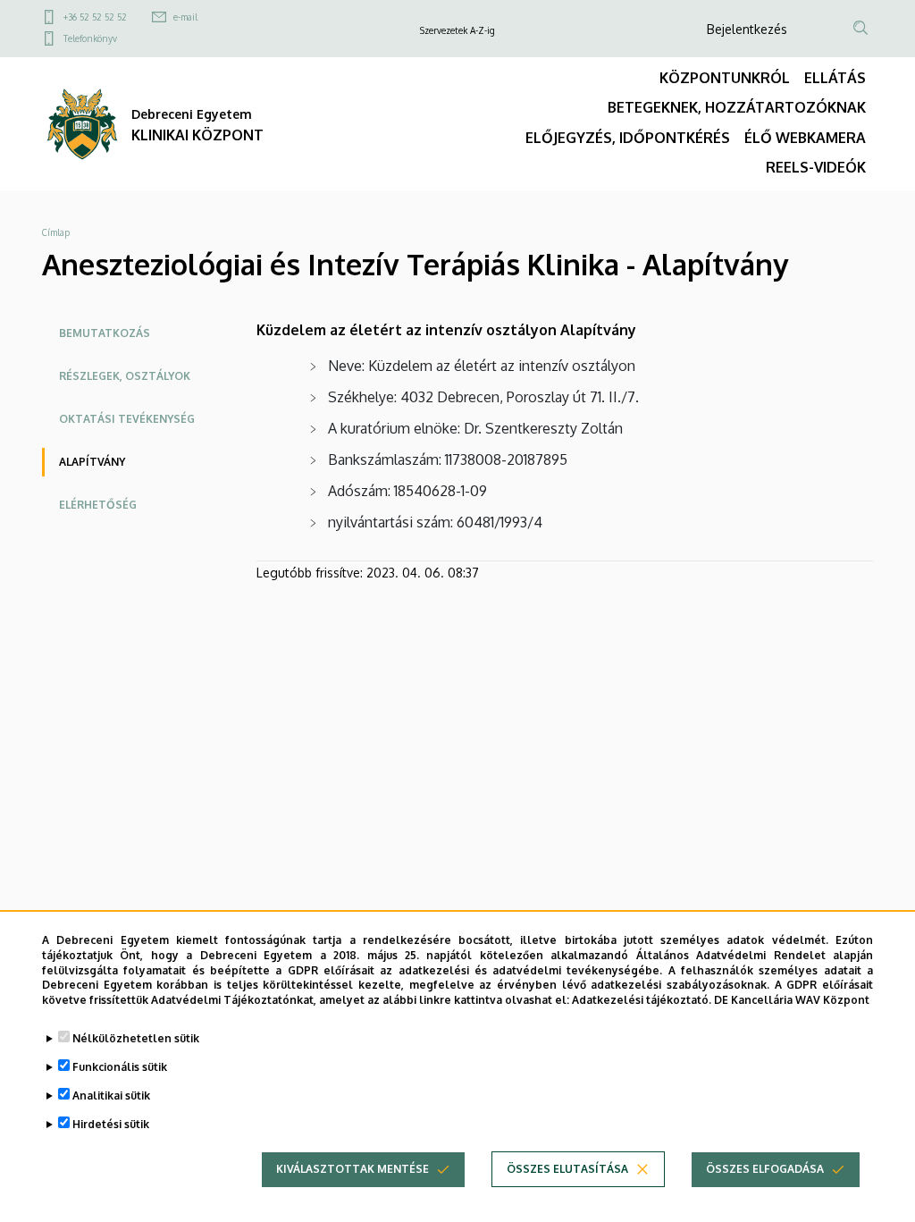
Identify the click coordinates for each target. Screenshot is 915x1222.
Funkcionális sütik (119, 1067)
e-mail (185, 17)
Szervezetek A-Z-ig (457, 30)
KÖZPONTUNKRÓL (724, 78)
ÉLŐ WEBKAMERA (805, 138)
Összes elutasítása (567, 1169)
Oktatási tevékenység (127, 419)
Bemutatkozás (104, 333)
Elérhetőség (98, 504)
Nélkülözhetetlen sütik (135, 1038)
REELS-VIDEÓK (816, 167)
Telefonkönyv (90, 38)
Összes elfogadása (765, 1169)
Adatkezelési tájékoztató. (641, 1000)
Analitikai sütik (111, 1095)
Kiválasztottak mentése (352, 1169)
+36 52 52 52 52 (95, 17)
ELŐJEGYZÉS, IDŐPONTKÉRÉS (627, 138)
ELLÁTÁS (835, 78)
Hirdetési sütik (110, 1124)
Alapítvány (92, 461)
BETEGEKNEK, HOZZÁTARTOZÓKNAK (737, 107)
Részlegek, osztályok (124, 376)
